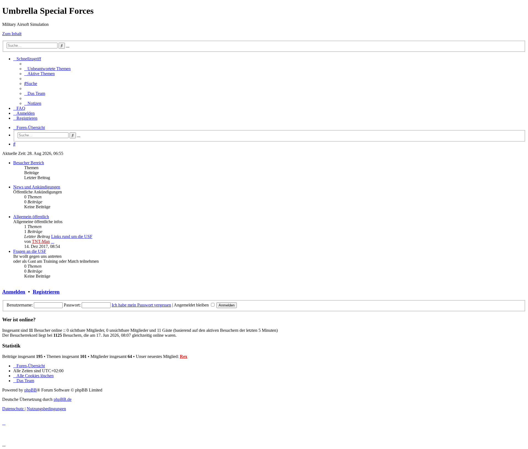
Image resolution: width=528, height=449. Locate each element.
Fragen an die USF (29, 251)
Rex (183, 356)
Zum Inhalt (11, 33)
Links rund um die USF (71, 236)
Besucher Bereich (28, 162)
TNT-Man (41, 241)
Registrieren (46, 292)
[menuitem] (47, 68)
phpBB (30, 390)
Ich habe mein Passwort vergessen (141, 305)
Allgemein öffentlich (31, 216)
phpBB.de (63, 399)
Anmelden (13, 292)
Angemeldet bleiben (192, 305)
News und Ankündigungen (36, 187)
